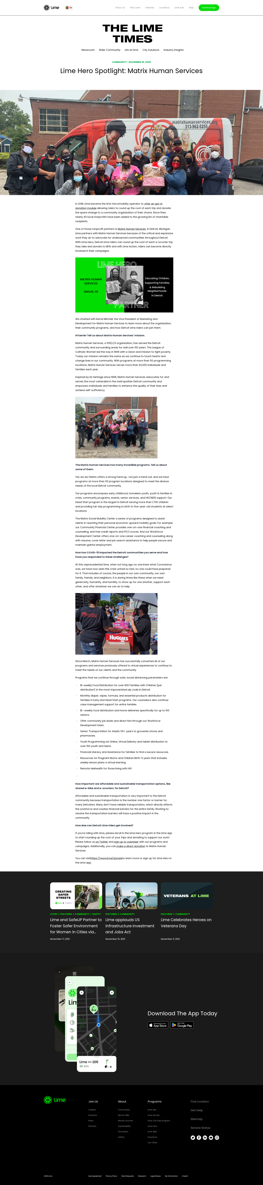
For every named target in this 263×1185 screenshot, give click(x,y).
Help (191, 7)
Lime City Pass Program (159, 1120)
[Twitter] (193, 1137)
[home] (51, 7)
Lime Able (152, 1131)
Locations (164, 7)
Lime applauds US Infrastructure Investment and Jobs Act (129, 926)
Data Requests (128, 1176)
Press (90, 1120)
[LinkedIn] (205, 1137)
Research (142, 1176)
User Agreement (95, 1176)
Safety (96, 914)
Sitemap (196, 1119)
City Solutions (151, 50)
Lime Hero (152, 1126)
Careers (92, 1109)
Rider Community (109, 50)
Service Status (200, 1128)
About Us (120, 7)
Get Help (197, 1110)
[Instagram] (217, 1137)
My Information (171, 1176)
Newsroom (88, 50)
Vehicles (149, 7)
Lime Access (154, 1115)
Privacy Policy (111, 1176)
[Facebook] (199, 1137)
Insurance (152, 1137)
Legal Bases (156, 1176)
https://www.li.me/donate (106, 858)
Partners (92, 1126)
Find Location (200, 1101)
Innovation (123, 1131)
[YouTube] (211, 1137)
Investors (92, 1115)
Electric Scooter (125, 1120)
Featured (66, 914)
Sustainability (124, 1126)
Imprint (185, 1176)
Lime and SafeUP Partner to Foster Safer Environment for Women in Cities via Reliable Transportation (76, 926)
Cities (53, 914)
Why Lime (135, 7)
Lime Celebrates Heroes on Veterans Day (186, 923)
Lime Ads (179, 7)
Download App (209, 7)
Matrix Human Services (132, 229)
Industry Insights (174, 50)
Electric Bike (123, 1115)
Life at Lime (131, 50)
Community (82, 914)
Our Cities (152, 1142)
